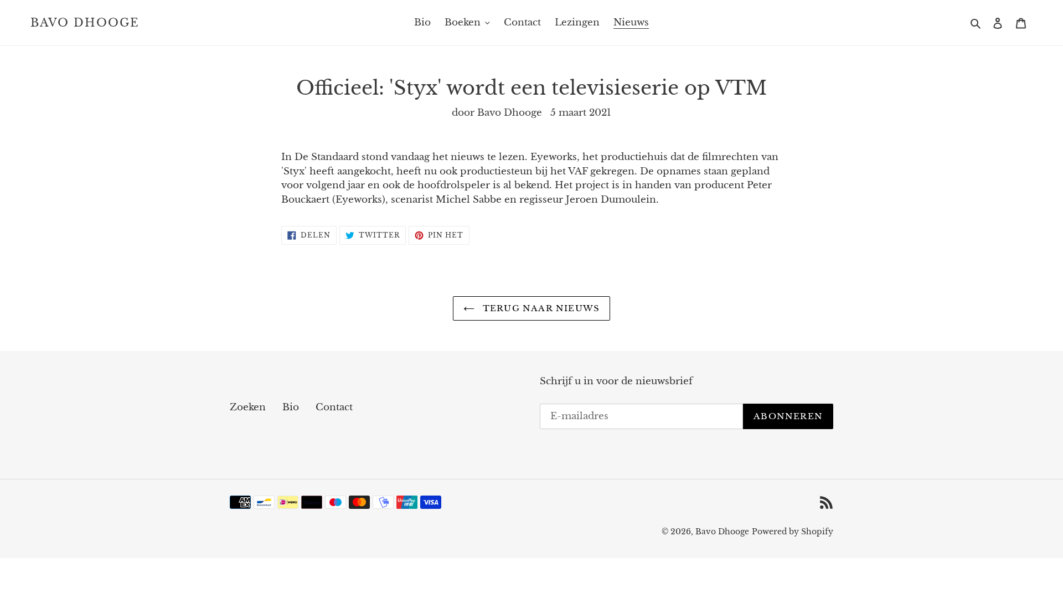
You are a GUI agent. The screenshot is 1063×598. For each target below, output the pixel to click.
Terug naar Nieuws (540, 308)
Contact (334, 407)
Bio (290, 407)
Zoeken (248, 407)
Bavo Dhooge (85, 22)
